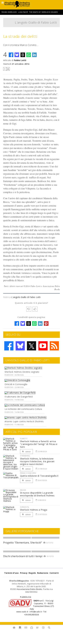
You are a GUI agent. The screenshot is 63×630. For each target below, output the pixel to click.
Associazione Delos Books (29, 589)
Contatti (54, 573)
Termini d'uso (11, 573)
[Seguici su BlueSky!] (20, 346)
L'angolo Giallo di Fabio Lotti (36, 22)
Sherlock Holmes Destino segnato (22, 371)
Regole (32, 573)
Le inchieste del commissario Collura (23, 409)
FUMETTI (23, 438)
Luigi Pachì (23, 12)
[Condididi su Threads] (22, 54)
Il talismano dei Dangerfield (19, 396)
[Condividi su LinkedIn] (34, 54)
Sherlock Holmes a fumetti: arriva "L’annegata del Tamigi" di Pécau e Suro (38, 444)
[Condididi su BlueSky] (16, 54)
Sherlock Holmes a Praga (33, 509)
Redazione (42, 573)
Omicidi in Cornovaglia (16, 384)
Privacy (23, 573)
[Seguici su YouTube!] (43, 346)
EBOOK (23, 490)
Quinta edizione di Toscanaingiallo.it (39, 475)
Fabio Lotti (20, 60)
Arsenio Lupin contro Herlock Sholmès (24, 421)
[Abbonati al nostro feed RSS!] (54, 346)
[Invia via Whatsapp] (28, 54)
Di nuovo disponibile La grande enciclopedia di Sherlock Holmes (37, 494)
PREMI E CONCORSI (28, 473)
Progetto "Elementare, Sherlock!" (22, 542)
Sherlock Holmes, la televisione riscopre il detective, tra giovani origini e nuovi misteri (37, 461)
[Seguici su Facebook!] (9, 346)
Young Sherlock (9, 12)
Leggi (28, 451)
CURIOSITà (24, 507)
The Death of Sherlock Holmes (43, 12)
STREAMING (25, 456)
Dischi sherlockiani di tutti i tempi (23, 556)
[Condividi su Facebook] (11, 54)
